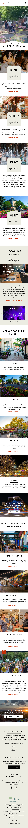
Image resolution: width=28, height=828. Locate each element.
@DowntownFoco (14, 717)
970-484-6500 (15, 809)
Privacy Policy (14, 820)
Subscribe (13, 512)
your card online (14, 743)
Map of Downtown (14, 817)
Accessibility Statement (14, 823)
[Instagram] (16, 787)
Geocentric (21, 815)
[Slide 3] (15, 321)
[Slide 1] (10, 321)
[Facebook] (11, 787)
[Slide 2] (12, 321)
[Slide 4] (17, 321)
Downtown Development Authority (14, 804)
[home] (6, 3)
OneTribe (11, 815)
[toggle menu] (25, 3)
